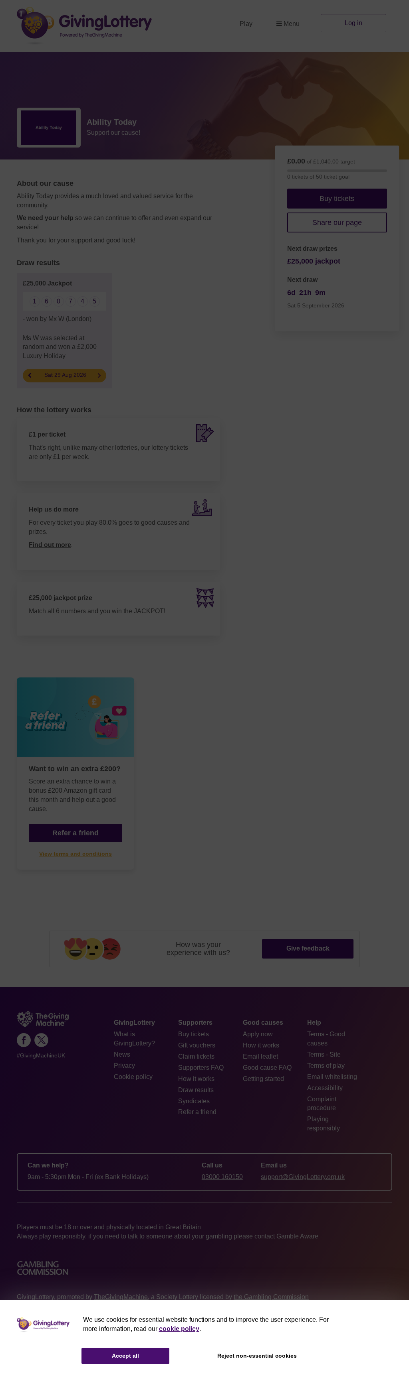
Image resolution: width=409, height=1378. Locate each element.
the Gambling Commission (271, 1296)
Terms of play (326, 1065)
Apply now (258, 1034)
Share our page (337, 222)
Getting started (263, 1078)
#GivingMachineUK (41, 1056)
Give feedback (308, 948)
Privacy (124, 1065)
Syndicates (194, 1101)
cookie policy (179, 1328)
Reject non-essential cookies (257, 1355)
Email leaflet (260, 1056)
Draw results (196, 1090)
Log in (353, 23)
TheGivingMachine (121, 1296)
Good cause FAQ (267, 1067)
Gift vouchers (196, 1045)
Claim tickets (196, 1056)
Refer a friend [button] (75, 833)
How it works (196, 1078)
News (122, 1054)
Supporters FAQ (201, 1067)
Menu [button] (292, 23)
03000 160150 (222, 1176)
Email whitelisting (332, 1076)
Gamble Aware (297, 1236)
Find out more (50, 544)
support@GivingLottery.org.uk (303, 1176)
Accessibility (325, 1088)
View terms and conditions (75, 854)
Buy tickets (337, 199)
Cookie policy (133, 1076)
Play (246, 23)
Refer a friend (197, 1111)
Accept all (125, 1355)
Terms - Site (324, 1054)
